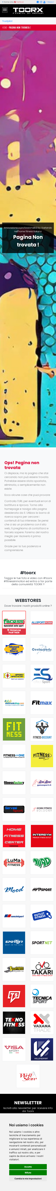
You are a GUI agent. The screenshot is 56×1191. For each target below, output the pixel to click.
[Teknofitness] (14, 1023)
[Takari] (42, 969)
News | (51, 2)
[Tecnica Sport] (42, 996)
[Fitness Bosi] (14, 729)
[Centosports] (42, 649)
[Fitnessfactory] (14, 783)
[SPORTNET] (42, 943)
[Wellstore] (28, 1076)
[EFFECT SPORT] (42, 676)
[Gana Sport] (42, 783)
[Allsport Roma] (42, 623)
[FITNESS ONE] (14, 756)
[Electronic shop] (14, 703)
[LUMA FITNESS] (14, 863)
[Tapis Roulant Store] (14, 996)
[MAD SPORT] (42, 863)
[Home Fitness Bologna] (42, 809)
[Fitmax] (42, 703)
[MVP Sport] (42, 889)
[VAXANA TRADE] (42, 1023)
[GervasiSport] (14, 809)
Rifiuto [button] (28, 1172)
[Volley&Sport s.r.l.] (42, 1049)
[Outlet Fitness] (42, 916)
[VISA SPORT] (14, 1049)
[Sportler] (14, 943)
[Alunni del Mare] (14, 649)
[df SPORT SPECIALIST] (14, 676)
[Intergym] (42, 836)
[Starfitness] (14, 969)
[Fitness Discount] (42, 729)
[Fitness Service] (42, 756)
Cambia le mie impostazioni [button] (28, 1178)
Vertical (20, 2)
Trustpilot (7, 21)
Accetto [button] (28, 1166)
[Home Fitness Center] (14, 836)
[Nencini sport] (14, 916)
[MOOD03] (14, 889)
